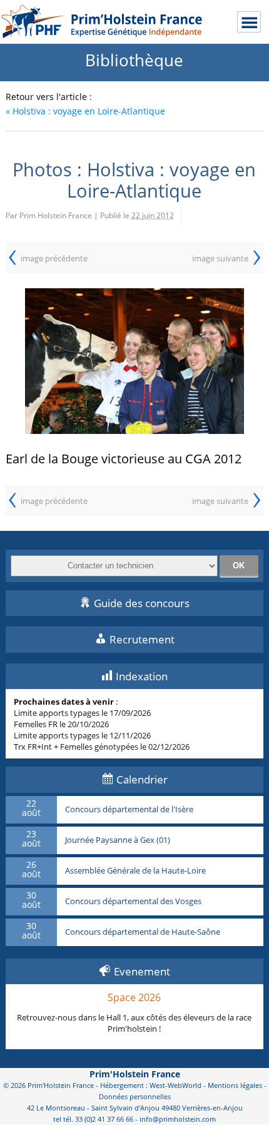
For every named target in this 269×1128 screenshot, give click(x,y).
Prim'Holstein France (134, 1074)
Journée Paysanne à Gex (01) (117, 840)
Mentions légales (235, 1085)
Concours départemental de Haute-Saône (142, 932)
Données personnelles (135, 1096)
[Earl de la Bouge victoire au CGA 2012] (135, 361)
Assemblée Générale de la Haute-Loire (135, 871)
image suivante (220, 258)
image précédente (54, 258)
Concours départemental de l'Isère (129, 810)
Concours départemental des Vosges (133, 902)
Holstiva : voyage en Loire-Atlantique (85, 111)
